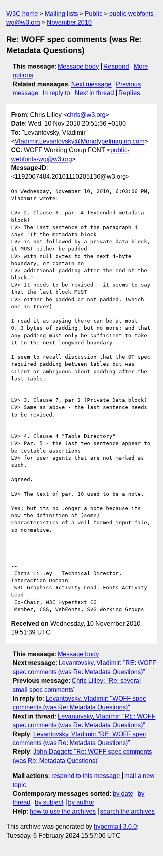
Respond (116, 66)
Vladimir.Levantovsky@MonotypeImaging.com (79, 141)
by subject (49, 802)
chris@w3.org (86, 114)
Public (93, 13)
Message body (78, 66)
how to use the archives (63, 811)
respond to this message (85, 775)
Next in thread (94, 93)
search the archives (127, 811)
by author (81, 802)
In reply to (56, 93)
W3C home (22, 13)
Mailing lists (61, 13)
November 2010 (69, 22)
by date (123, 793)
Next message (91, 84)
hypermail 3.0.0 (115, 826)
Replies (129, 93)
